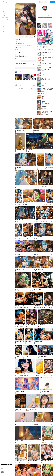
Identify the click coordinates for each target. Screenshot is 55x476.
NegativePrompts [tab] (23, 60)
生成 (41, 1)
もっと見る (50, 46)
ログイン (52, 1)
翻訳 (15, 58)
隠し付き (20, 88)
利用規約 (2, 472)
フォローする (44, 17)
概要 (2, 468)
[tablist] (25, 61)
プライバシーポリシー (4, 473)
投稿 (45, 1)
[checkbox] (18, 88)
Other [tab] (34, 60)
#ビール (16, 52)
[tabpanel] (25, 65)
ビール (20, 49)
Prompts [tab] (17, 60)
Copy (25, 68)
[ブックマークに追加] (30, 36)
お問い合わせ (3, 471)
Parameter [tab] (29, 60)
